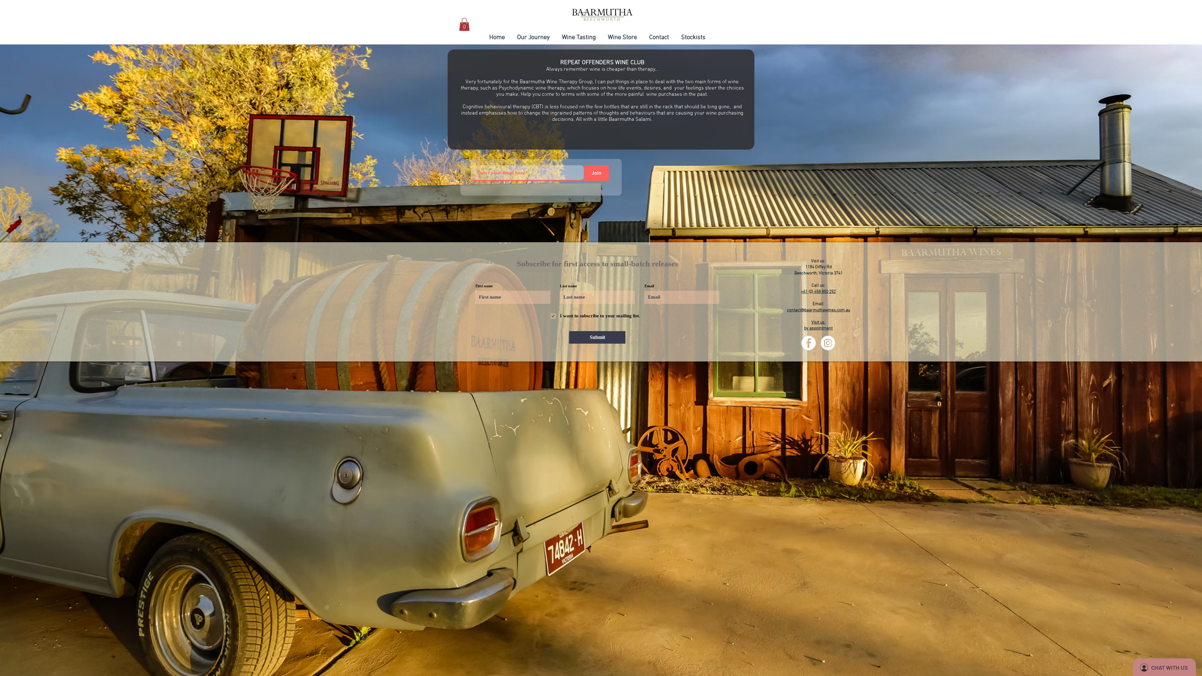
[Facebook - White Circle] (808, 343)
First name (484, 286)
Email (649, 286)
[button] (464, 24)
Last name (568, 286)
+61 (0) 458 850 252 (818, 291)
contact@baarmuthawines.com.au (818, 310)
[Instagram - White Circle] (828, 343)
